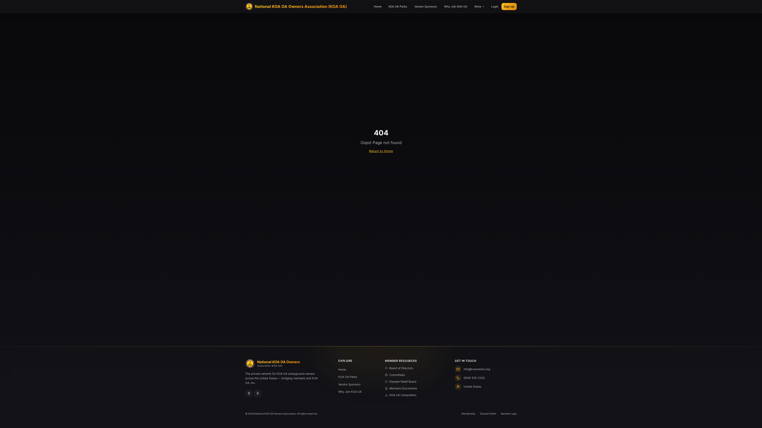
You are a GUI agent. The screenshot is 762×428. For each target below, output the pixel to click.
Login (494, 6)
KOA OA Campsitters (402, 395)
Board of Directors (401, 368)
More (477, 6)
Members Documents (403, 388)
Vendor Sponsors (425, 6)
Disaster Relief (488, 413)
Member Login (509, 413)
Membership (468, 413)
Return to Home (381, 151)
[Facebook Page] (257, 393)
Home (377, 6)
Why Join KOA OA (455, 6)
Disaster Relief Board (402, 381)
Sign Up (509, 6)
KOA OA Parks (398, 6)
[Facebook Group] (248, 393)
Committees (397, 374)
